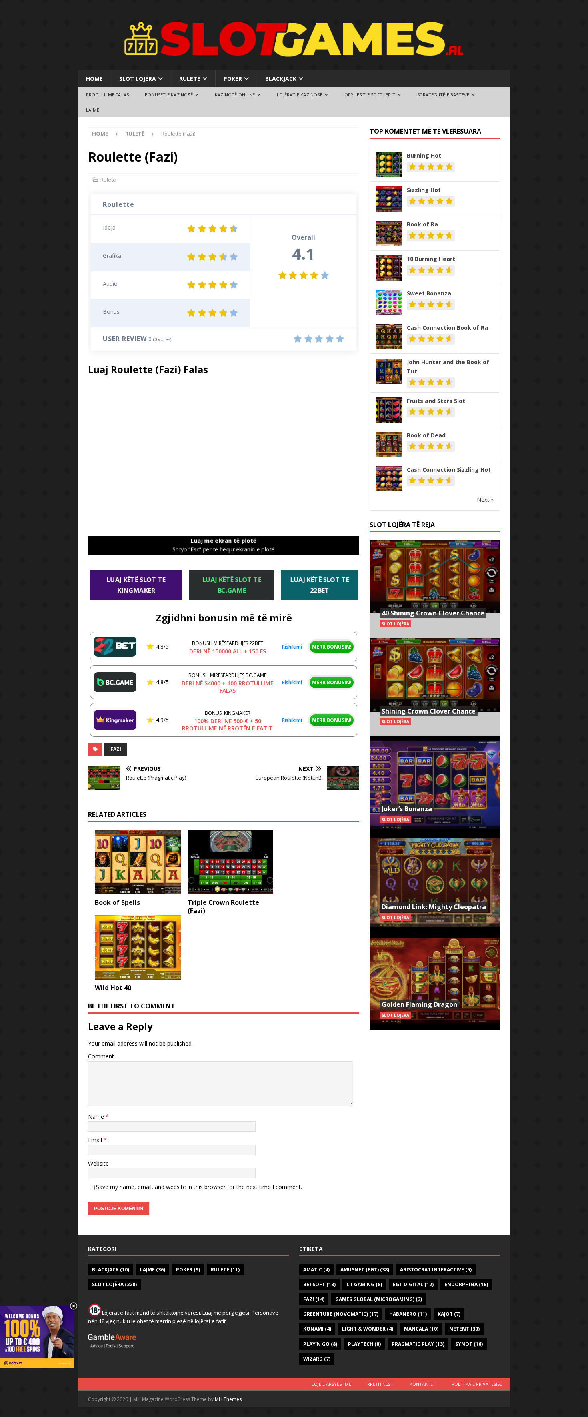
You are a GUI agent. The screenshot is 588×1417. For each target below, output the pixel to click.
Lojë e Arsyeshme (331, 1384)
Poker (233, 78)
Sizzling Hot (424, 190)
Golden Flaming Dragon (419, 1004)
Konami (317, 1328)
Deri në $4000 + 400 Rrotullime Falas (228, 686)
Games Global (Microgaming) (378, 1299)
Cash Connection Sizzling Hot (449, 469)
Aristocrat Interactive (436, 1269)
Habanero (408, 1314)
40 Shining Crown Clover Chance (433, 613)
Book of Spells (117, 902)
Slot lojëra (137, 78)
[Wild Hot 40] (138, 947)
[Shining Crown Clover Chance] (435, 687)
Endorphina (466, 1284)
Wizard (316, 1358)
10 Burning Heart (431, 259)
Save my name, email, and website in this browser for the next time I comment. (199, 1187)
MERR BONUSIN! (332, 646)
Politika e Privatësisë (477, 1384)
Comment (101, 1056)
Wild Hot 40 (113, 987)
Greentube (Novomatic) (340, 1314)
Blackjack (280, 78)
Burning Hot (424, 155)
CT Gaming (364, 1284)
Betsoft (319, 1284)
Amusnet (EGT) (364, 1269)
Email (96, 1140)
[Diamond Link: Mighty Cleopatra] (435, 883)
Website (98, 1163)
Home (94, 78)
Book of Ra (422, 224)
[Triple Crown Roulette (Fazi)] (231, 862)
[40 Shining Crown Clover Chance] (435, 589)
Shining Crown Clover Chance (429, 711)
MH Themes (228, 1399)
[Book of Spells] (138, 862)
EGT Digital (413, 1284)
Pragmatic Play (418, 1344)
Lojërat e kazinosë (299, 95)
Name (97, 1116)
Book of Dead (426, 435)
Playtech (364, 1344)
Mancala (421, 1328)
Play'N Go (320, 1344)
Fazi (115, 749)
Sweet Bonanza (429, 293)
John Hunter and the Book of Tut (448, 366)
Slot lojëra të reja (402, 524)
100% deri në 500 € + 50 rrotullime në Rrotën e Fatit (227, 724)
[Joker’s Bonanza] (435, 785)
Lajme (92, 110)
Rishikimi (292, 646)
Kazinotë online (235, 95)
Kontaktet (423, 1384)
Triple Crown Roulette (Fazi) (223, 906)
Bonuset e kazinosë (169, 95)
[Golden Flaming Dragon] (435, 981)
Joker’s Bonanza (407, 808)
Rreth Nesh (380, 1384)
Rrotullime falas (107, 95)
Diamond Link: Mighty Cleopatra (434, 906)
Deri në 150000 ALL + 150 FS (227, 651)
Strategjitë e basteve (443, 95)
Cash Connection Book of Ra (447, 327)
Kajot (449, 1314)
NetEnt (464, 1328)
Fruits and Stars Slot (436, 401)
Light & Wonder (367, 1328)
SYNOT (469, 1344)
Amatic (316, 1269)
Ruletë (189, 78)
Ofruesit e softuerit (369, 95)
